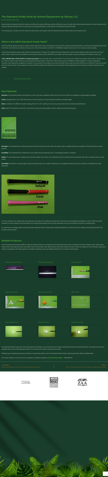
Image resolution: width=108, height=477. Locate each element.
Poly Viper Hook (43, 322)
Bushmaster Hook (11, 292)
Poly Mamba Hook (77, 322)
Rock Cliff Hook (76, 262)
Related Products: (11, 240)
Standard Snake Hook (34, 41)
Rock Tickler (75, 292)
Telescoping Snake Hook (13, 262)
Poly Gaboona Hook (45, 292)
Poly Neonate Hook (11, 322)
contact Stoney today (54, 358)
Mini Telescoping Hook (45, 262)
